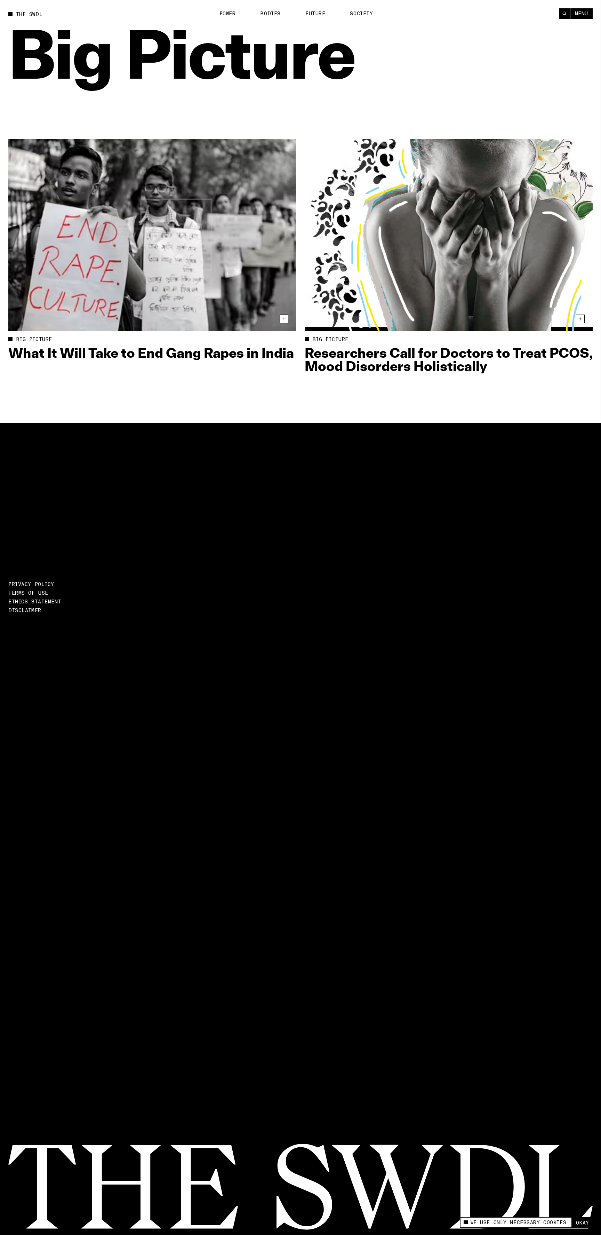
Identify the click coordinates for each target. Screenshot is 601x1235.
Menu (581, 13)
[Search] (564, 13)
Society (361, 13)
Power (227, 13)
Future (315, 13)
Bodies (270, 13)
